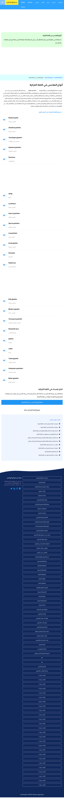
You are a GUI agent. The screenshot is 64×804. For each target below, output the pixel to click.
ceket (10, 349)
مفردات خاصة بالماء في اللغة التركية (49, 427)
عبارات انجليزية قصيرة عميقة (42, 631)
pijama (10, 339)
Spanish (30, 2)
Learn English (42, 578)
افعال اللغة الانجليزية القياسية (42, 521)
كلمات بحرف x (42, 776)
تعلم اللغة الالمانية (42, 565)
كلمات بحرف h (42, 706)
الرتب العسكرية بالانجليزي (42, 640)
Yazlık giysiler (13, 358)
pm (42, 657)
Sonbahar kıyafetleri (15, 368)
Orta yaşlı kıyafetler (15, 319)
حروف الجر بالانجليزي (42, 622)
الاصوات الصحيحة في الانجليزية (42, 543)
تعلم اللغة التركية (49, 77)
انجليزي (61, 2)
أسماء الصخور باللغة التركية (51, 451)
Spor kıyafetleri (14, 223)
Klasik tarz (12, 263)
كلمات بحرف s (42, 754)
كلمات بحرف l (42, 723)
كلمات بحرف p (42, 741)
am (42, 662)
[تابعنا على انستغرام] (17, 488)
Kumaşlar (11, 253)
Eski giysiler (12, 299)
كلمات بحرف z (42, 785)
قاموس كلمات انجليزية (42, 548)
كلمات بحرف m (42, 728)
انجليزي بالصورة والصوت (42, 587)
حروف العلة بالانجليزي (42, 539)
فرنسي (53, 2)
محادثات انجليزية (42, 495)
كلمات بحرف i (42, 710)
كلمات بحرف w (42, 771)
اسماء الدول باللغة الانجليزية (42, 557)
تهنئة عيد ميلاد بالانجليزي (42, 618)
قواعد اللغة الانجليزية (42, 500)
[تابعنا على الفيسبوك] (20, 488)
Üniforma (11, 157)
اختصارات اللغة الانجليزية (42, 530)
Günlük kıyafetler (14, 127)
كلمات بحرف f (42, 697)
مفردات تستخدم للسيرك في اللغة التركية (48, 448)
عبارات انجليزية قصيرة (42, 635)
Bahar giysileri (13, 378)
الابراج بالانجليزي (42, 666)
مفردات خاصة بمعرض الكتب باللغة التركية (48, 423)
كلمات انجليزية (42, 491)
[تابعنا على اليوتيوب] (14, 488)
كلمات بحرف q (42, 745)
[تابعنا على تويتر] (11, 488)
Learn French (42, 605)
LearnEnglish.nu (11, 2)
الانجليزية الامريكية (42, 592)
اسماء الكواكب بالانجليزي (42, 671)
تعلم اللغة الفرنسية (42, 561)
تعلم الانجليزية (42, 482)
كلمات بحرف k (42, 719)
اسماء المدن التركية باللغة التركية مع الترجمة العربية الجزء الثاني (43, 441)
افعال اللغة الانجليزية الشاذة (42, 526)
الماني (42, 2)
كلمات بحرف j (42, 714)
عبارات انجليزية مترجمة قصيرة (42, 486)
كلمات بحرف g (42, 701)
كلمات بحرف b (42, 679)
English (23, 2)
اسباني (37, 2)
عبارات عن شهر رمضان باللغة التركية (49, 444)
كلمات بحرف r (42, 749)
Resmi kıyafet (13, 118)
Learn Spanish (42, 583)
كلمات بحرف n (42, 732)
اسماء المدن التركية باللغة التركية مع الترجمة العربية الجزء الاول (43, 437)
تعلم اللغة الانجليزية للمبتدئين (42, 504)
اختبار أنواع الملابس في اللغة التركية (32, 402)
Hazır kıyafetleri (14, 213)
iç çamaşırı (12, 203)
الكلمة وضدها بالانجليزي (42, 517)
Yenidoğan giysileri (15, 137)
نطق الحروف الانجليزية (42, 609)
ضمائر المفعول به (42, 649)
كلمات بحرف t (42, 758)
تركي (48, 2)
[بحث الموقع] (2, 2)
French (23, 7)
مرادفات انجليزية (42, 513)
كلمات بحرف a (42, 675)
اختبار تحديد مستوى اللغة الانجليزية (42, 535)
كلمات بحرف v (42, 767)
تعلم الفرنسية (42, 596)
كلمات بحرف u (42, 763)
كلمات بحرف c (42, 684)
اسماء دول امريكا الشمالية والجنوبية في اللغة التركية (45, 430)
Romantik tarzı (13, 329)
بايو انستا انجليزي (42, 614)
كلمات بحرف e (42, 692)
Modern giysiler (14, 309)
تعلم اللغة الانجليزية (42, 600)
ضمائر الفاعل (42, 644)
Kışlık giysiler (13, 243)
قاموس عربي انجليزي (42, 552)
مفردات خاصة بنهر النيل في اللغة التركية (48, 455)
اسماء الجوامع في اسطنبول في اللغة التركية (47, 434)
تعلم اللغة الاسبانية (42, 570)
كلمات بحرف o (42, 736)
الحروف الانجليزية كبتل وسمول (42, 653)
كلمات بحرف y (42, 780)
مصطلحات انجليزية (42, 508)
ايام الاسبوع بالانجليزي (42, 627)
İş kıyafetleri (12, 233)
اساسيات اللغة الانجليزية (42, 478)
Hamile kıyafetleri (14, 147)
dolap (10, 193)
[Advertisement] (32, 18)
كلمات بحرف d (42, 688)
